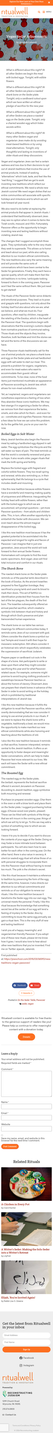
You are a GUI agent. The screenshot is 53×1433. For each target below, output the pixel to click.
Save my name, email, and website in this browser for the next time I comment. (23, 1139)
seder (24, 1003)
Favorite (27, 993)
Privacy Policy (35, 1425)
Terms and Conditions (20, 1425)
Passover (40, 1000)
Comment (7, 1069)
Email (4, 1113)
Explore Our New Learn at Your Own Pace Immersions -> (26, 3)
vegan (31, 1003)
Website (5, 1124)
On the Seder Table (26, 1000)
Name (5, 1102)
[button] (39, 12)
